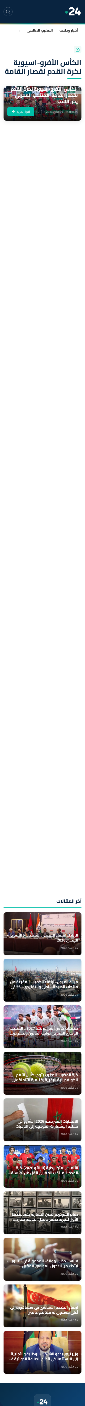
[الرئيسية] (77, 49)
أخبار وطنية (69, 30)
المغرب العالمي (40, 30)
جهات (15, 30)
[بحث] (8, 11)
